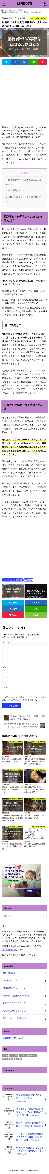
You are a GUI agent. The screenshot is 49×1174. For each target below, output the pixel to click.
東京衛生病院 (7, 1059)
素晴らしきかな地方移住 (14, 1011)
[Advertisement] (24, 96)
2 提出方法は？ (13, 190)
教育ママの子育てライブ (14, 1003)
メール (6, 677)
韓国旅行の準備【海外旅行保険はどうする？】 (30, 1124)
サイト (5, 687)
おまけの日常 (9, 973)
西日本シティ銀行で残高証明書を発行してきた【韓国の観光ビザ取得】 (30, 1112)
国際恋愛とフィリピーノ (14, 988)
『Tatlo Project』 (10, 949)
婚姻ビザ (29, 580)
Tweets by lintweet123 (12, 1038)
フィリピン (24, 1055)
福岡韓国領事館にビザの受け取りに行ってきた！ (30, 1098)
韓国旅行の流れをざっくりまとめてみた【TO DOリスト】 (30, 1151)
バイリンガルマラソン (13, 980)
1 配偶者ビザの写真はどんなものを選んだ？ (23, 182)
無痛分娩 (18, 1059)
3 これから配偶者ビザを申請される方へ (23, 199)
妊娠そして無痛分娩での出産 (16, 995)
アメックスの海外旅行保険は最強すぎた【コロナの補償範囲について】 (30, 1137)
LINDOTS (24, 3)
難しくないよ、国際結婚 (13, 580)
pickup (5, 1055)
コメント (7, 643)
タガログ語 (14, 1055)
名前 (5, 667)
